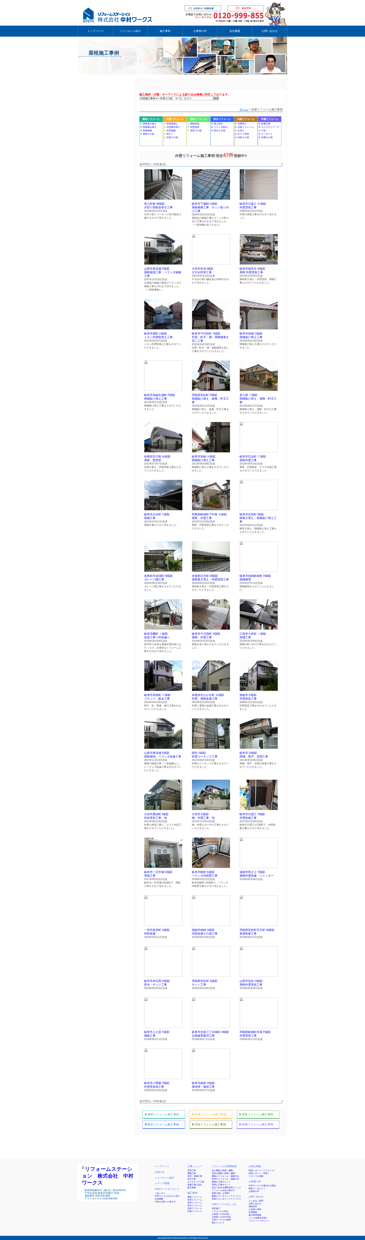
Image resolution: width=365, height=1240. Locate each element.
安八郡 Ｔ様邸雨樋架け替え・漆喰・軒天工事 (258, 399)
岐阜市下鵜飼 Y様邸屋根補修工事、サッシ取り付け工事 (210, 207)
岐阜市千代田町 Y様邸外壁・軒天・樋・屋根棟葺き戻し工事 (210, 337)
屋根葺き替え (148, 123)
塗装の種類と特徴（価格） (224, 1173)
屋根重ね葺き (148, 127)
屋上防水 (217, 123)
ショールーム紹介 (130, 30)
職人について (218, 1222)
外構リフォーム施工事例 (256, 1124)
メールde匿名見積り (258, 1218)
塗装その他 (194, 130)
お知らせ (160, 1172)
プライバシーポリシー (259, 1221)
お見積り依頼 (255, 1209)
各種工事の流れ (194, 1184)
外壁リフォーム (174, 119)
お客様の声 (200, 30)
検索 (216, 98)
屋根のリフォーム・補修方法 (225, 1176)
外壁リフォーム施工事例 (209, 1114)
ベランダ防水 (219, 127)
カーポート (266, 134)
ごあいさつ (160, 1193)
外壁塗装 (193, 127)
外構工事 (264, 123)
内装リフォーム (246, 119)
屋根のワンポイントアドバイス (226, 1196)
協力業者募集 (255, 1215)
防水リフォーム (222, 119)
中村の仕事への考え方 (165, 1202)
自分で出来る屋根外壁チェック (226, 1187)
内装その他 (242, 137)
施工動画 (191, 1187)
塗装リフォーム (198, 119)
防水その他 (218, 130)
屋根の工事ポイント (221, 1182)
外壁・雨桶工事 (194, 1176)
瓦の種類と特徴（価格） (223, 1170)
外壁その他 (171, 137)
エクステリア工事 (195, 1182)
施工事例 (165, 30)
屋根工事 (191, 1173)
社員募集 (253, 1212)
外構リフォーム (269, 119)
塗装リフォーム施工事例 (256, 1114)
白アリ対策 (242, 134)
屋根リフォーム (151, 119)
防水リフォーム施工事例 (162, 1124)
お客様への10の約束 (221, 1217)
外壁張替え (171, 123)
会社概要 (234, 30)
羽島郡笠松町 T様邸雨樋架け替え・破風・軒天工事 (210, 399)
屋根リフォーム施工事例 (162, 1114)
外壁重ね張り (172, 127)
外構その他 (266, 137)
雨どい (168, 134)
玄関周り (241, 123)
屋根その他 (147, 134)
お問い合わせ (270, 30)
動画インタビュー (257, 1188)
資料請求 (253, 1206)
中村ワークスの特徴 (221, 1220)
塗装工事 (191, 1170)
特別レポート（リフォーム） (262, 1170)
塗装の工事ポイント (221, 1184)
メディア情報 (162, 1183)
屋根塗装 (193, 123)
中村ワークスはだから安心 (167, 1196)
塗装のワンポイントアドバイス (226, 1199)
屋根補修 (146, 130)
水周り (239, 130)
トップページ (95, 30)
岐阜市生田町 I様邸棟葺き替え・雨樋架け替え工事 (258, 518)
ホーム (244, 109)
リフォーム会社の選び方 (223, 1190)
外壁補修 (170, 130)
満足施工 (216, 1208)
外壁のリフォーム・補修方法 (225, 1179)
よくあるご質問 (256, 1201)
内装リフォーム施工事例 (209, 1124)
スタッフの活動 (256, 1176)
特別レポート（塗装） (259, 1173)
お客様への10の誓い (221, 1214)
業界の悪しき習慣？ (221, 1193)
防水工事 (191, 1179)
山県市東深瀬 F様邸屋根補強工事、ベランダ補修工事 (162, 272)
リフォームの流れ (220, 1211)
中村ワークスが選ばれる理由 (262, 1185)
